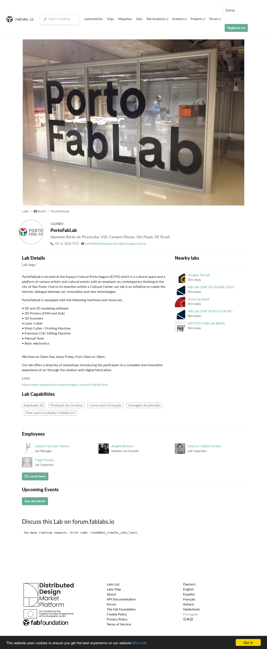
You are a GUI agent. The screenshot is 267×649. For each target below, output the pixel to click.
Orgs (110, 19)
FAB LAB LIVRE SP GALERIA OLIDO (211, 287)
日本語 (188, 619)
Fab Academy (156, 19)
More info (139, 642)
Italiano (188, 604)
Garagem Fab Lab (199, 275)
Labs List (113, 584)
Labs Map (114, 589)
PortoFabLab (60, 211)
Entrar (230, 10)
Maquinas (125, 19)
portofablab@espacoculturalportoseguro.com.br (115, 243)
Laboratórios (93, 19)
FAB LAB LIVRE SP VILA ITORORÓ (210, 311)
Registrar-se (236, 28)
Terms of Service (119, 624)
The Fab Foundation (121, 609)
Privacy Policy (117, 619)
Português (190, 614)
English (188, 589)
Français (189, 599)
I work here (37, 476)
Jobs (139, 19)
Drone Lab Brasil (198, 299)
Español (189, 594)
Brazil (41, 211)
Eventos (178, 19)
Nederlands (191, 609)
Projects (196, 19)
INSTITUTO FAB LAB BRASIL (206, 323)
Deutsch (189, 584)
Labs (25, 211)
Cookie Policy (117, 614)
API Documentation (121, 599)
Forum (213, 19)
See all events (35, 501)
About (111, 594)
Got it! (248, 642)
